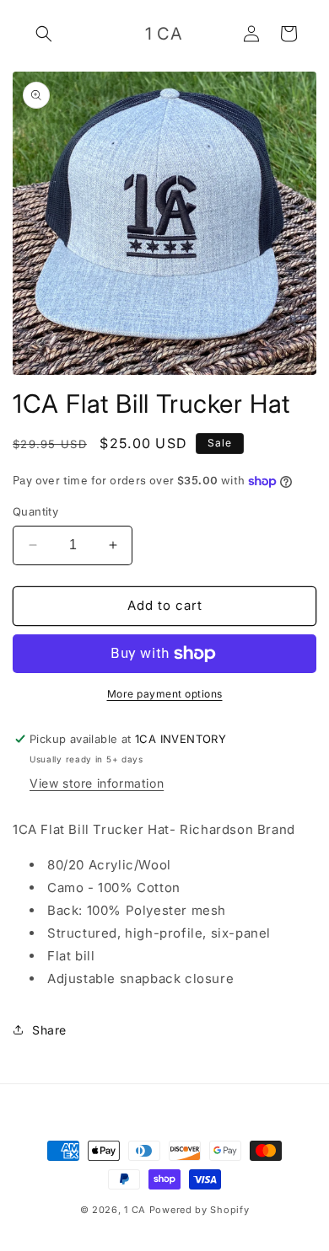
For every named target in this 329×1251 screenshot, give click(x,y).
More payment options (165, 693)
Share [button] (49, 1030)
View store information (97, 783)
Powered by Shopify (199, 1210)
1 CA (135, 1210)
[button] (43, 33)
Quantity (35, 511)
